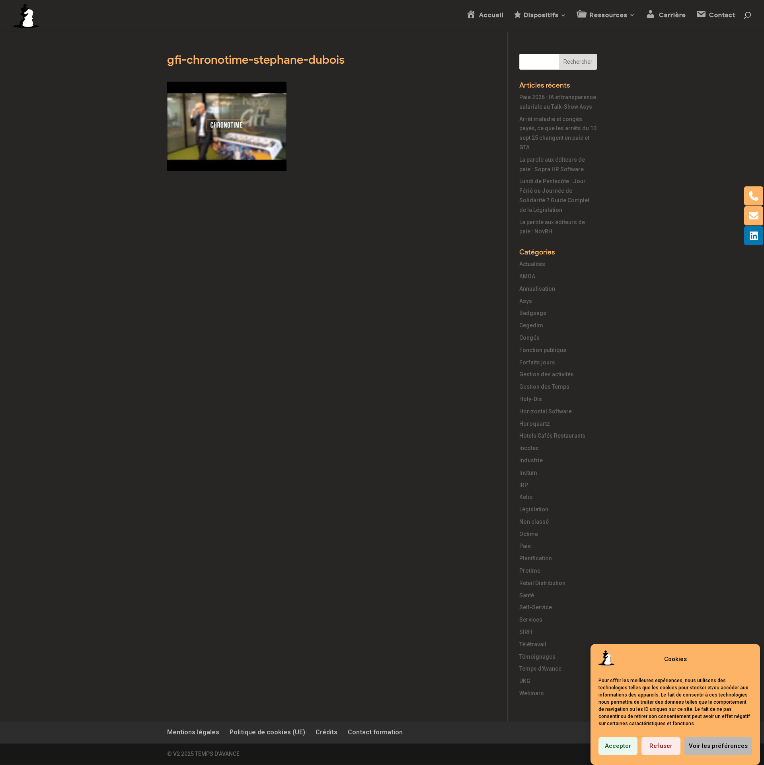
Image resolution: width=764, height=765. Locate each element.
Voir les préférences (718, 746)
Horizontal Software (545, 411)
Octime (528, 534)
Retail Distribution (542, 583)
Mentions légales (193, 732)
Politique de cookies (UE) (267, 732)
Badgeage (532, 313)
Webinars (531, 693)
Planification (535, 558)
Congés (529, 338)
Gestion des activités (546, 374)
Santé (526, 595)
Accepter (618, 746)
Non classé (534, 521)
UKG (524, 681)
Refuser (660, 746)
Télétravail (532, 644)
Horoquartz (534, 424)
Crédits (326, 732)
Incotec (529, 448)
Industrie (531, 460)
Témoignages (537, 656)
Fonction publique (542, 350)
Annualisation (537, 289)
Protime (529, 570)
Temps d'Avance (540, 668)
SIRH (525, 632)
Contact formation (375, 732)
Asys (525, 301)
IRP (523, 485)
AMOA (527, 276)
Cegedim (531, 325)
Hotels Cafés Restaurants (552, 435)
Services (530, 619)
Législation (533, 509)
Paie (525, 546)
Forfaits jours (537, 362)
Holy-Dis (530, 399)
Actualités (532, 264)
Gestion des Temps (544, 386)
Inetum (528, 473)
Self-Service (535, 607)
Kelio (526, 497)
